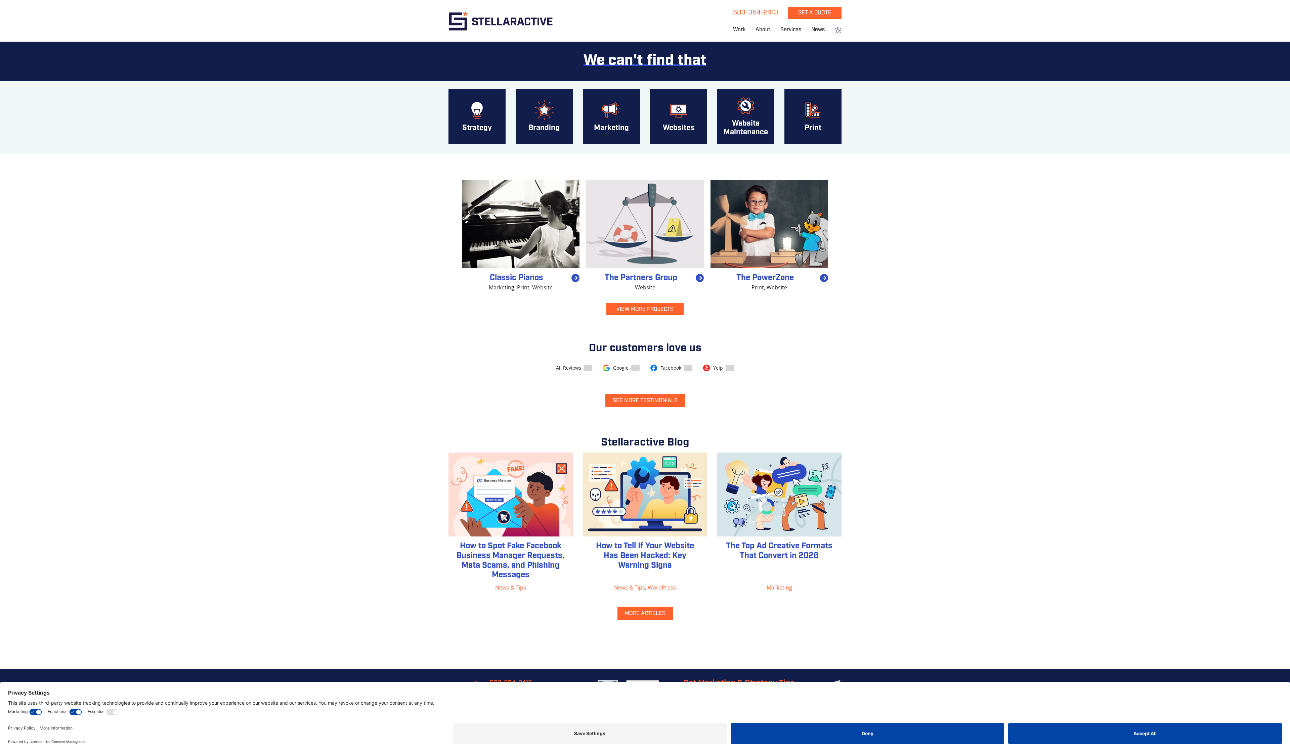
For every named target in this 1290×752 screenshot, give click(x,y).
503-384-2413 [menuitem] (755, 12)
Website (542, 287)
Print (523, 287)
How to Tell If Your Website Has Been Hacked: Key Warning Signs (645, 556)
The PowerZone (765, 278)
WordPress (662, 587)
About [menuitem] (763, 30)
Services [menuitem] (790, 30)
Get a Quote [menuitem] (814, 13)
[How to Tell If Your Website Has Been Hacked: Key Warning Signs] (645, 494)
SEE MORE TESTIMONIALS (645, 401)
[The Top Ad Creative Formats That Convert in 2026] (779, 494)
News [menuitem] (818, 30)
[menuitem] (836, 31)
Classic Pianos (516, 278)
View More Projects (645, 309)
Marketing (501, 287)
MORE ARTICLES (645, 613)
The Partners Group (641, 278)
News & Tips (510, 587)
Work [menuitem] (739, 30)
